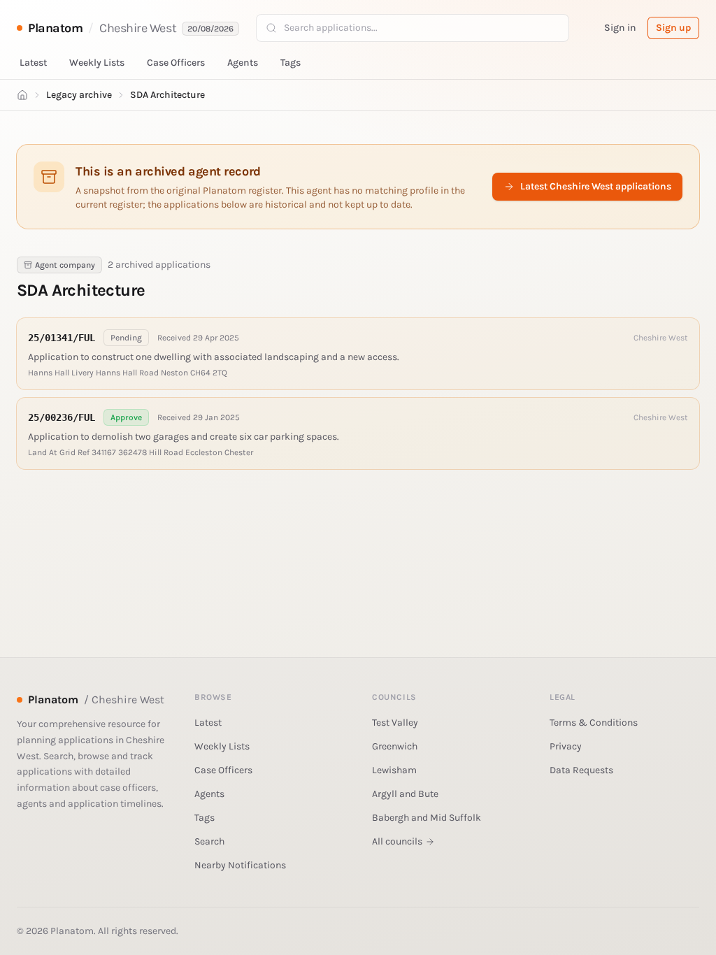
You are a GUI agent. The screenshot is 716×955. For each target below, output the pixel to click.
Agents (242, 63)
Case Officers (176, 63)
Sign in (620, 28)
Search (209, 841)
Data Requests (581, 770)
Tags (290, 63)
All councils (397, 841)
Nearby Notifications (240, 865)
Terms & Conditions (594, 722)
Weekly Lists (96, 63)
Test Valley (395, 722)
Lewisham (394, 770)
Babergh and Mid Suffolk (426, 818)
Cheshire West (137, 28)
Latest (33, 63)
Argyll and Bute (405, 794)
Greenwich (394, 746)
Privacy (566, 746)
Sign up (673, 28)
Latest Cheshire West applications (595, 186)
